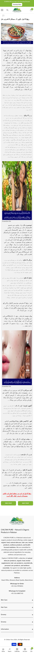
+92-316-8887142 (17, 593)
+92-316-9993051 (17, 586)
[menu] (2, 10)
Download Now (17, 4)
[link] (10, 650)
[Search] (7, 10)
